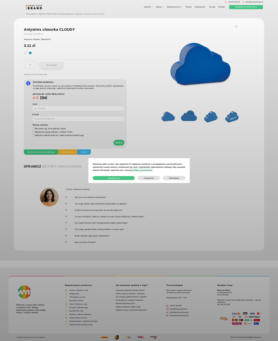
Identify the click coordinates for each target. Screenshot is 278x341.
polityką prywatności (141, 170)
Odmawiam (174, 178)
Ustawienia (149, 178)
